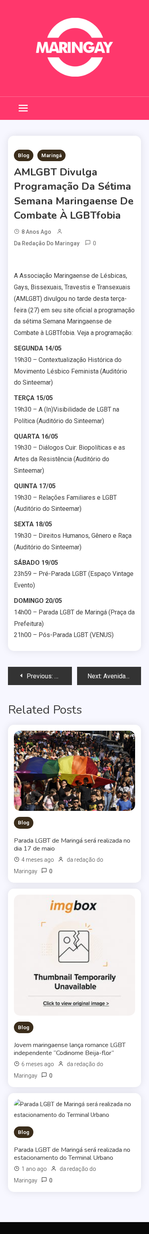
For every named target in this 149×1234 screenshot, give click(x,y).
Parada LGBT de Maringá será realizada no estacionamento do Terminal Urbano (72, 1154)
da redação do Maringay (46, 243)
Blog (23, 155)
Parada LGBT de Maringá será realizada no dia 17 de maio (72, 845)
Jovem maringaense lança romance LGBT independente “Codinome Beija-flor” (70, 1049)
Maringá (51, 155)
